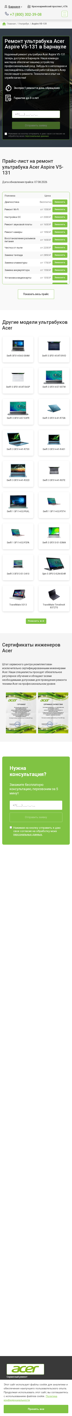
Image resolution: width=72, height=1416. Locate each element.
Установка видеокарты (18, 277)
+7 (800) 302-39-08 (26, 14)
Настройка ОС (13, 217)
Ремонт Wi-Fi (12, 209)
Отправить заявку (36, 125)
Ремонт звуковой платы (18, 224)
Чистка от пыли (14, 247)
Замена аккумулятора (17, 270)
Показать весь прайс (36, 294)
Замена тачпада (14, 255)
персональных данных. (37, 136)
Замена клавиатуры (16, 262)
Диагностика (12, 202)
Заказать (59, 202)
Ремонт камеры (13, 232)
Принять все (36, 1408)
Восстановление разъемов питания (20, 240)
